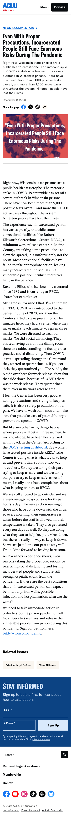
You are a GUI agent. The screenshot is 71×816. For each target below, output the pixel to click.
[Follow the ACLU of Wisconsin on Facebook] (6, 794)
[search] (64, 754)
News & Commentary (18, 27)
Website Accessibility (52, 810)
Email (8, 709)
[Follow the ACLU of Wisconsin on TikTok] (33, 794)
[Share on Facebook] (23, 108)
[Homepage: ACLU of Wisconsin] (15, 7)
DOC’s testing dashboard (27, 447)
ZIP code (9, 722)
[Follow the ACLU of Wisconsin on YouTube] (15, 794)
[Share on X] (30, 108)
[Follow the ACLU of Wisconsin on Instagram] (24, 794)
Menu (44, 7)
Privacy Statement (30, 810)
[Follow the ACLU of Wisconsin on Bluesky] (51, 794)
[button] (37, 107)
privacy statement (41, 739)
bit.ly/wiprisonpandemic (22, 633)
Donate (59, 7)
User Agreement (11, 810)
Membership (12, 774)
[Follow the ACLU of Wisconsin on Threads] (42, 794)
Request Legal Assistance (21, 766)
